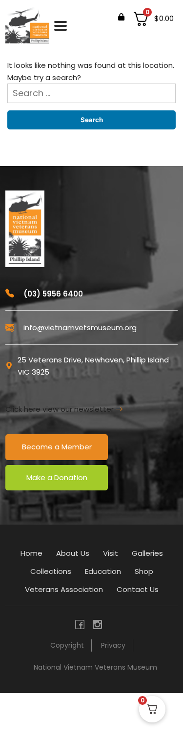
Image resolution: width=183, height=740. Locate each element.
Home (31, 553)
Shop (144, 571)
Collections (50, 571)
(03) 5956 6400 (52, 294)
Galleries (147, 553)
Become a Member (57, 447)
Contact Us (138, 589)
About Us (72, 553)
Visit (110, 553)
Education (103, 571)
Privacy (113, 645)
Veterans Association (64, 589)
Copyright (67, 645)
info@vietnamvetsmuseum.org (79, 327)
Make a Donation (56, 477)
